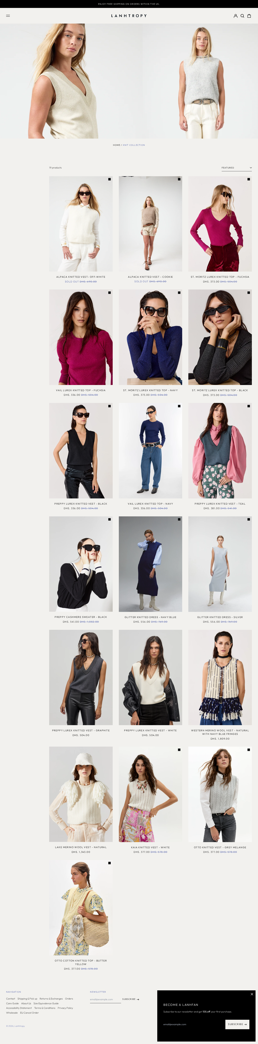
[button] (242, 16)
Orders (69, 998)
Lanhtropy (19, 1026)
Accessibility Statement (19, 1008)
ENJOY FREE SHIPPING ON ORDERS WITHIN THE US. (129, 4)
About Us (26, 1003)
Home (116, 145)
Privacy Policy (65, 1008)
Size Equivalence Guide (46, 1003)
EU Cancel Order (29, 1012)
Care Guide (12, 1003)
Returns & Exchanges (51, 998)
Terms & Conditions (44, 1008)
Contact (10, 998)
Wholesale (12, 1012)
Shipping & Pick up (27, 998)
